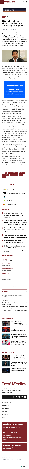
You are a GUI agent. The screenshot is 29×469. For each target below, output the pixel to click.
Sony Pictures (22, 172)
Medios (3, 16)
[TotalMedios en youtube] (22, 397)
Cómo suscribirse (5, 408)
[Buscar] (23, 1)
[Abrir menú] (2, 2)
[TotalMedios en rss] (25, 397)
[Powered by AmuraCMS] (24, 466)
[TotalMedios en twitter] (16, 397)
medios (21, 174)
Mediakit (3, 417)
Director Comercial (14, 174)
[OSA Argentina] (14, 10)
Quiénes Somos (5, 405)
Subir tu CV (14, 286)
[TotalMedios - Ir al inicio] (9, 1)
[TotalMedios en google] (19, 397)
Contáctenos (5, 414)
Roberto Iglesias (5, 174)
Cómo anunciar (5, 411)
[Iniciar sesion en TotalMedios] (26, 1)
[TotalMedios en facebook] (13, 397)
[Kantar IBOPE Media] (14, 89)
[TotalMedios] (14, 384)
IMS (6, 172)
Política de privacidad (6, 457)
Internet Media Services (13, 172)
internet (3, 176)
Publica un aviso (14, 283)
